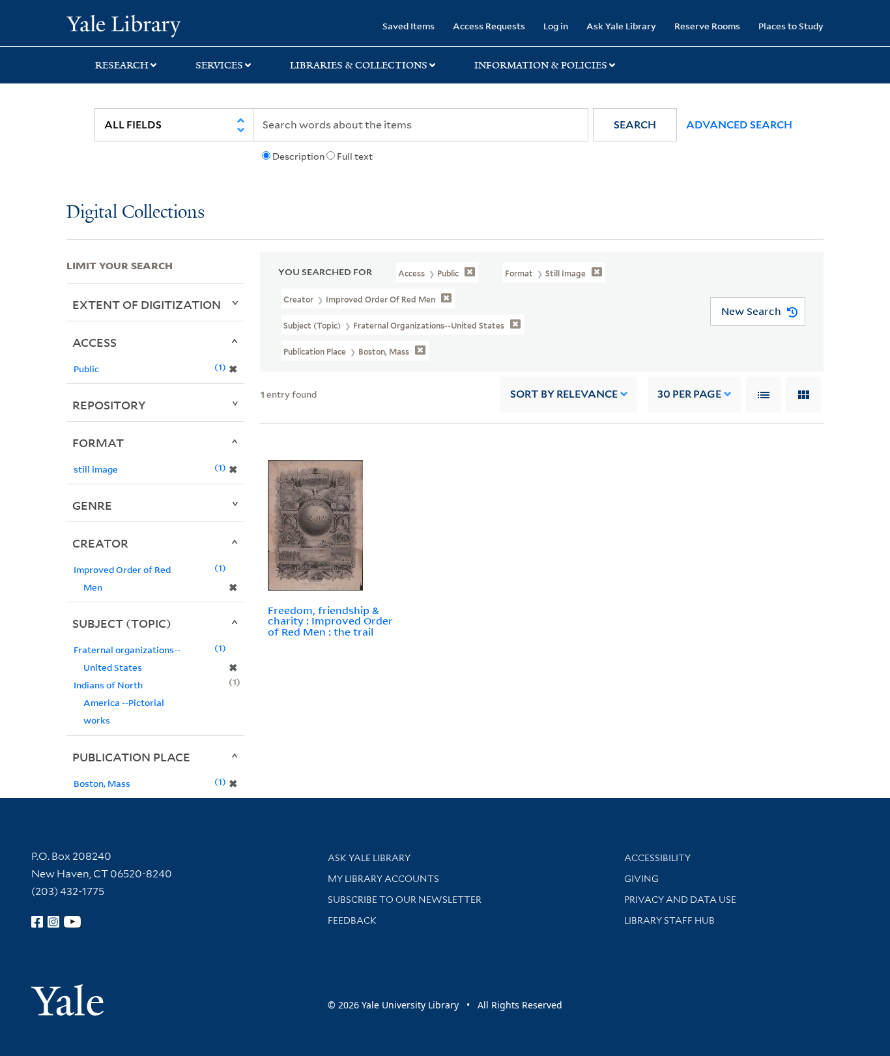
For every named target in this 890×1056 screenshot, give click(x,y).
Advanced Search (739, 125)
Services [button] (219, 65)
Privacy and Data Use (680, 899)
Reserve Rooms (707, 26)
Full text (355, 156)
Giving (641, 878)
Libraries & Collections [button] (358, 65)
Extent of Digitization (146, 304)
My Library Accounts (383, 878)
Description (298, 156)
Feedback (352, 920)
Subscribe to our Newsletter (404, 899)
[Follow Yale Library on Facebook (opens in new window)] (37, 922)
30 (689, 394)
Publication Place (131, 757)
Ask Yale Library (621, 26)
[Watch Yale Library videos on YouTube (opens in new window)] (72, 922)
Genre (92, 505)
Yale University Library (123, 24)
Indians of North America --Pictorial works (119, 702)
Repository (109, 405)
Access (94, 342)
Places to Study (791, 26)
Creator (100, 543)
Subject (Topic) (121, 623)
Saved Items (408, 26)
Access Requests (489, 26)
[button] (635, 124)
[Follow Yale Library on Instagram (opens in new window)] (53, 922)
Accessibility (657, 858)
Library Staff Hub (669, 920)
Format (98, 442)
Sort (564, 394)
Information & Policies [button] (540, 65)
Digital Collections (135, 213)
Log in (555, 26)
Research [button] (122, 65)
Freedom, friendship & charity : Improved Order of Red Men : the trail (330, 621)
